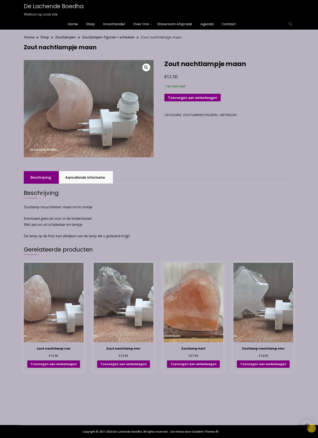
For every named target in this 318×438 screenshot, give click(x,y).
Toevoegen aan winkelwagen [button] (54, 364)
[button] (146, 67)
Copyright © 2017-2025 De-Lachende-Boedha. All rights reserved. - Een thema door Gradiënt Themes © (150, 431)
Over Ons (141, 24)
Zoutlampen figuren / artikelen (209, 115)
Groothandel (114, 24)
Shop (90, 24)
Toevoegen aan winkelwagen (192, 97)
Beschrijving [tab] (41, 177)
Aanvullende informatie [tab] (85, 177)
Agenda (207, 24)
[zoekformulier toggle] (290, 24)
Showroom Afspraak (174, 24)
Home (73, 24)
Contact (229, 24)
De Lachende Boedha (54, 6)
